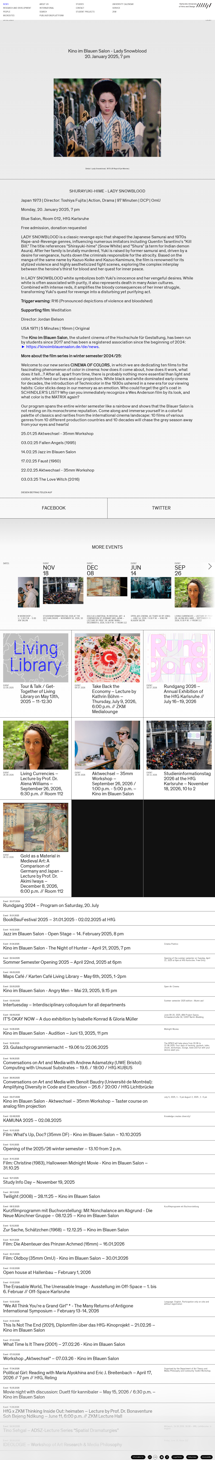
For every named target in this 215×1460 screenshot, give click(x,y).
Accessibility (206, 1457)
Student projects (85, 11)
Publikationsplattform (52, 15)
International (47, 8)
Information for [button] (138, 1457)
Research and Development (17, 8)
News (6, 4)
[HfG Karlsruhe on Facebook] (167, 1457)
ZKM (114, 11)
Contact (80, 8)
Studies (80, 4)
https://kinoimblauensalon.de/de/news (62, 346)
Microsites (8, 15)
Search (43, 11)
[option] (63, 593)
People (6, 11)
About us (44, 4)
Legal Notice (177, 1457)
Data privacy (192, 1457)
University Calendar (122, 4)
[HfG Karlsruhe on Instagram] (162, 1457)
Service (116, 8)
